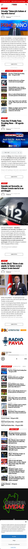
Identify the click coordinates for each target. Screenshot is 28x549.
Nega (14, 540)
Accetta (14, 536)
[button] (26, 522)
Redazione (8, 17)
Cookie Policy (13, 547)
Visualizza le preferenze (14, 544)
